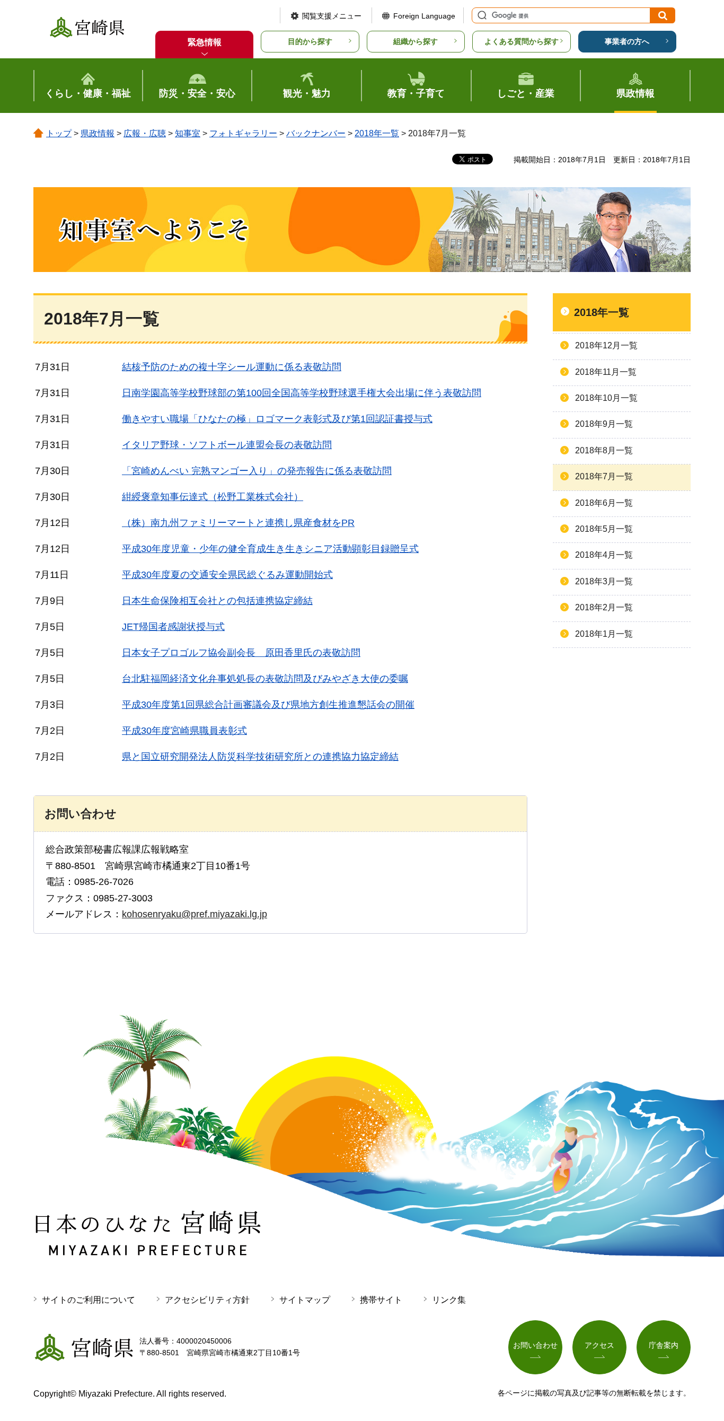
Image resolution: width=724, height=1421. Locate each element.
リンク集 (449, 1299)
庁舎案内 (663, 1345)
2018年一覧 (377, 133)
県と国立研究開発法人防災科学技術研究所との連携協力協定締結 (260, 756)
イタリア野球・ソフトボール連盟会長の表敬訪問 (227, 445)
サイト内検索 (481, 15)
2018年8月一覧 (604, 450)
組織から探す (415, 41)
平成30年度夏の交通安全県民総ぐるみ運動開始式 (227, 574)
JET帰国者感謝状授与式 (173, 626)
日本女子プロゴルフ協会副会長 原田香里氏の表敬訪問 (241, 652)
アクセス (599, 1345)
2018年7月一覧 (604, 476)
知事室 (187, 133)
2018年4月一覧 (604, 554)
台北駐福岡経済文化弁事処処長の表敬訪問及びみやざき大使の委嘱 (265, 678)
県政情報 (97, 133)
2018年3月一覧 (604, 581)
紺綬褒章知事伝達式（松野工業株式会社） (212, 497)
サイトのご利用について (88, 1299)
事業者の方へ (627, 41)
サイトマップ (304, 1299)
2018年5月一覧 (604, 528)
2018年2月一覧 (604, 607)
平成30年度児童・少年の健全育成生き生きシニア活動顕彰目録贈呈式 (270, 548)
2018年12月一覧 (606, 345)
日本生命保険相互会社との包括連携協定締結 (217, 600)
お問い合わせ (535, 1345)
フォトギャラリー (243, 133)
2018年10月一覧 (606, 397)
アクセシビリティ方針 (207, 1299)
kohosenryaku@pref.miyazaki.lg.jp (194, 914)
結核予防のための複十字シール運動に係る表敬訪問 (231, 367)
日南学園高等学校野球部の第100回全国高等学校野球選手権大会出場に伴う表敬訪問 (301, 393)
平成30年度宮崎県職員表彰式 (184, 730)
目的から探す (310, 41)
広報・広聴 (144, 133)
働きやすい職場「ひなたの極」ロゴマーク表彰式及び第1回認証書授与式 (277, 419)
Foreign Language (424, 16)
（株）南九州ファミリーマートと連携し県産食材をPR (238, 522)
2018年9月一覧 (604, 423)
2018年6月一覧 (604, 502)
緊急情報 (205, 42)
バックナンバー (316, 133)
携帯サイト (381, 1299)
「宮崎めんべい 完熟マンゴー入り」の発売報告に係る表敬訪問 (257, 471)
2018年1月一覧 (604, 633)
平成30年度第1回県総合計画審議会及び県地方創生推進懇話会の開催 (268, 704)
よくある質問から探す (521, 41)
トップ (59, 133)
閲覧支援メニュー (331, 16)
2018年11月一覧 (606, 371)
